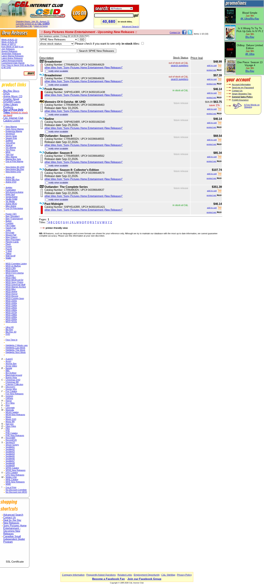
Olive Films (11, 426)
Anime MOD (11, 204)
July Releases (8, 49)
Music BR (10, 421)
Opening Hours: (32, 21)
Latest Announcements (12, 60)
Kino (8, 405)
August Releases (9, 51)
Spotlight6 (10, 458)
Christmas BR (12, 382)
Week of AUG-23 (9, 39)
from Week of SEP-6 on (12, 46)
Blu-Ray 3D (11, 332)
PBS (8, 428)
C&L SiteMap (168, 575)
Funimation (11, 190)
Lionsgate (10, 407)
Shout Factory (12, 445)
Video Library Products (10, 106)
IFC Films (10, 403)
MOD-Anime (11, 291)
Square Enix (11, 138)
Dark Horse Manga (15, 129)
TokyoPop (10, 143)
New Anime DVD (13, 171)
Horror (9, 400)
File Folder (10, 225)
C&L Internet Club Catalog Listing (13, 119)
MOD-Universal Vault (15, 284)
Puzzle (9, 249)
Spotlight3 (10, 451)
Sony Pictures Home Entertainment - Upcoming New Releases (14, 529)
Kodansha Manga (14, 131)
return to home (41, 26)
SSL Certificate (15, 561)
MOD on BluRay (13, 266)
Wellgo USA (11, 477)
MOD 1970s (11, 312)
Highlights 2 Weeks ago (17, 345)
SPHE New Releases (16, 470)
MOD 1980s (11, 314)
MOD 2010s (11, 321)
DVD (8, 334)
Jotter (8, 230)
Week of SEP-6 (8, 44)
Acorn (8, 361)
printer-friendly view (57, 228)
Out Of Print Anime (14, 208)
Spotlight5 (10, 456)
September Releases (11, 53)
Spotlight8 (10, 463)
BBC (8, 370)
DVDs (6, 93)
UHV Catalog (12, 472)
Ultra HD (10, 327)
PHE (8, 431)
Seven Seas (11, 136)
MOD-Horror (12, 294)
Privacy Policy (184, 575)
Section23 (10, 133)
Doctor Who (11, 389)
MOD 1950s (11, 307)
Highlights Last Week (15, 347)
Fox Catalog (11, 391)
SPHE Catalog (12, 468)
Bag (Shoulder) (13, 216)
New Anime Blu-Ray (15, 169)
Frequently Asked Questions (101, 575)
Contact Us (9, 517)
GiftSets (9, 398)
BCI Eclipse (11, 373)
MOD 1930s (11, 303)
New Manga (11, 126)
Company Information (73, 575)
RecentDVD (11, 440)
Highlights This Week (15, 350)
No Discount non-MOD (16, 492)
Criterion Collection (14, 384)
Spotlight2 (10, 449)
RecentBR (10, 438)
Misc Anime (11, 206)
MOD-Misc (11, 289)
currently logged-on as (33, 24)
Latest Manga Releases (12, 56)
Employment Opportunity (147, 575)
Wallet (8, 258)
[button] (14, 553)
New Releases (11, 523)
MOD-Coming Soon (15, 298)
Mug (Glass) (11, 237)
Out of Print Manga (14, 161)
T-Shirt (9, 251)
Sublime (9, 140)
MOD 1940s (11, 305)
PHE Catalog (12, 433)
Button (9, 221)
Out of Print (11, 487)
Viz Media (10, 201)
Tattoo (8, 253)
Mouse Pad (11, 235)
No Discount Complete (16, 490)
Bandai (9, 368)
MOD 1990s (11, 317)
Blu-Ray (9, 329)
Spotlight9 (10, 465)
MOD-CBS (11, 268)
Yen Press (10, 150)
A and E (9, 359)
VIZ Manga (11, 147)
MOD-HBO (11, 277)
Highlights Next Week (16, 352)
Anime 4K (10, 177)
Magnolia (10, 410)
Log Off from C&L (24, 26)
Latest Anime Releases (12, 58)
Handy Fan (11, 228)
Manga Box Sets (13, 159)
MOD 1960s (11, 310)
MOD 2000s (11, 319)
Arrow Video (11, 366)
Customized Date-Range (13, 63)
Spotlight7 (10, 461)
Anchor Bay (11, 363)
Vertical (9, 145)
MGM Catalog (12, 412)
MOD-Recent (12, 296)
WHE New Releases (15, 482)
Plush (8, 244)
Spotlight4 (10, 454)
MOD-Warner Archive (16, 287)
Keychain (10, 232)
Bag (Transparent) (14, 218)
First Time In (11, 340)
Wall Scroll (10, 256)
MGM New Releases (15, 414)
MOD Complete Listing (16, 263)
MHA (8, 152)
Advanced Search (130, 26)
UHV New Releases (15, 475)
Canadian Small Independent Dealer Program (14, 539)
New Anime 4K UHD (15, 167)
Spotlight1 (10, 447)
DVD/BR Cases (12, 101)
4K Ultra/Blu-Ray (249, 18)
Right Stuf (10, 194)
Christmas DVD (13, 380)
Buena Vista (11, 377)
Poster (9, 246)
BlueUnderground (14, 375)
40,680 (108, 21)
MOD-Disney (12, 270)
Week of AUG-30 (9, 42)
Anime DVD (11, 182)
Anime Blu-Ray (13, 179)
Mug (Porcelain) (13, 239)
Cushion (9, 223)
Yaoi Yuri (10, 154)
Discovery (10, 387)
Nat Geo (10, 424)
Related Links (125, 575)
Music (8, 417)
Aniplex (9, 187)
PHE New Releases (15, 435)
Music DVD (11, 419)
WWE (8, 484)
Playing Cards (12, 242)
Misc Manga (11, 157)
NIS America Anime (14, 192)
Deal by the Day (12, 520)
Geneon (9, 396)
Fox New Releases (15, 393)
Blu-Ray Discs (11, 91)
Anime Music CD (12, 96)
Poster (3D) (11, 214)
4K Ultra (249, 54)
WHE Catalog (12, 479)
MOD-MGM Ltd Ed (14, 280)
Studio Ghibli (11, 199)
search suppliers (179, 65)
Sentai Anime (12, 197)
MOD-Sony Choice (14, 282)
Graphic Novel (11, 99)
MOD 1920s (11, 301)
